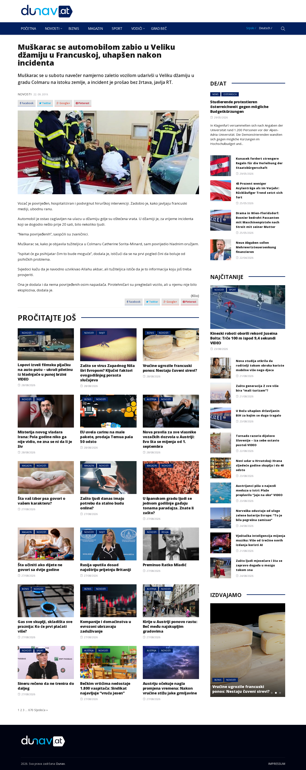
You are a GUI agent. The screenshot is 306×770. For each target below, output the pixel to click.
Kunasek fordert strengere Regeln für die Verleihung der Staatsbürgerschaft (259, 163)
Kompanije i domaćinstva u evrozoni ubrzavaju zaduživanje (105, 626)
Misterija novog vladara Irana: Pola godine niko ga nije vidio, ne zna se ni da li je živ (45, 439)
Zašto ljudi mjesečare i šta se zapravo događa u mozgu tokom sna (259, 565)
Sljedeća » (41, 710)
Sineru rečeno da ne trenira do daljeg (46, 686)
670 (30, 710)
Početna (28, 28)
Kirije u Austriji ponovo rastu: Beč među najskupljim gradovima (170, 626)
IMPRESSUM (276, 764)
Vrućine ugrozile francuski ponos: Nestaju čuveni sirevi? (170, 368)
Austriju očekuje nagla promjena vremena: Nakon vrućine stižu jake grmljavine (170, 688)
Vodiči (136, 28)
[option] (247, 650)
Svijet (39, 332)
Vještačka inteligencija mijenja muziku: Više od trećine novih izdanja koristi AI (260, 540)
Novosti (52, 28)
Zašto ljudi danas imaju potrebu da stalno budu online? (102, 503)
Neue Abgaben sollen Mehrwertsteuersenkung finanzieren (256, 247)
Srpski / (251, 28)
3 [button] (280, 693)
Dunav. (60, 764)
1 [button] (272, 693)
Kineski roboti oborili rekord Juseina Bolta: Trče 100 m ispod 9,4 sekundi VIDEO (243, 338)
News (215, 94)
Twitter (46, 103)
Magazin (95, 28)
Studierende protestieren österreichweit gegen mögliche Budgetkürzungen (239, 106)
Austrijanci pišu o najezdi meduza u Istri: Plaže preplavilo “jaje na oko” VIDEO (259, 490)
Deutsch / (265, 28)
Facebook (27, 103)
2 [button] (276, 693)
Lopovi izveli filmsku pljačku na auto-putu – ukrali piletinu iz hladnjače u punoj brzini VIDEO (45, 372)
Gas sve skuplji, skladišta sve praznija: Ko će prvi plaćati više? (45, 626)
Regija (165, 532)
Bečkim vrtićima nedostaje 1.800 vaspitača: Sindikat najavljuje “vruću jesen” (105, 688)
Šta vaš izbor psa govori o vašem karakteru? (41, 501)
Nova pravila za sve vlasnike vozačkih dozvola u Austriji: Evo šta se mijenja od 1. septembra (169, 439)
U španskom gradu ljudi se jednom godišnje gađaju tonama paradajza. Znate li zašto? (168, 505)
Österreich (230, 94)
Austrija (151, 399)
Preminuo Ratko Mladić (165, 564)
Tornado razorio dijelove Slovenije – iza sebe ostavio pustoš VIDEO (257, 440)
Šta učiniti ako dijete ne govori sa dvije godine (40, 567)
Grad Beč (159, 28)
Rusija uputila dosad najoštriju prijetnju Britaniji (105, 567)
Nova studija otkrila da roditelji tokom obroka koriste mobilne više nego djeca (260, 365)
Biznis (73, 28)
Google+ (64, 103)
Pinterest (83, 103)
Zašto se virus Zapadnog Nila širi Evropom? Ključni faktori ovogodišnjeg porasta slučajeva (107, 372)
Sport (117, 28)
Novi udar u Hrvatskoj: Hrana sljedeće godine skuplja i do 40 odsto (260, 465)
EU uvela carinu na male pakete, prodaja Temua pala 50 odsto (106, 436)
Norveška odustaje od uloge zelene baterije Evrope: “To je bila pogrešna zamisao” (259, 515)
